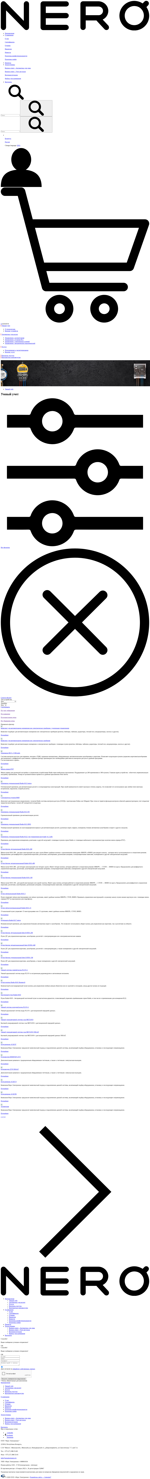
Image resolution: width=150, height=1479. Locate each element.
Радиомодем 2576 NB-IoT (10, 1069)
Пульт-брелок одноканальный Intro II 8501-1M (17, 957)
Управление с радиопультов (14, 338)
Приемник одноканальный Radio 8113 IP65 (16, 824)
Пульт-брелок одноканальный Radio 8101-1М (16, 877)
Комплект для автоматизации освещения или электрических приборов (25, 740)
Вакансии (8, 49)
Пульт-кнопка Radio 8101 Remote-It (13, 982)
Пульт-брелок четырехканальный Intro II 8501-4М (18, 945)
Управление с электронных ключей (17, 341)
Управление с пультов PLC (14, 340)
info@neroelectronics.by (9, 1458)
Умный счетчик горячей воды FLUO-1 (14, 970)
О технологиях (10, 329)
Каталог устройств (11, 331)
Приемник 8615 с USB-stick (10, 753)
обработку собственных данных (24, 1369)
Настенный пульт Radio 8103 (11, 995)
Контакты (8, 82)
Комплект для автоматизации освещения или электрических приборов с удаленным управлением (35, 728)
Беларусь (8, 138)
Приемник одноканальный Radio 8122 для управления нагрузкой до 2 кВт (27, 837)
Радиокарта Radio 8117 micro (11, 920)
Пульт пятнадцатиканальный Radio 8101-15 (16, 908)
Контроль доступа (15, 1306)
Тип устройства (6, 699)
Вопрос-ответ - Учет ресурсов (15, 71)
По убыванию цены (8, 721)
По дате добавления (8, 710)
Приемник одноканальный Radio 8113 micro (16, 783)
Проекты (8, 63)
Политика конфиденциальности (16, 56)
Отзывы (8, 45)
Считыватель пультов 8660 (10, 797)
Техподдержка (10, 65)
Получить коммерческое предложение (13, 1379)
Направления (9, 33)
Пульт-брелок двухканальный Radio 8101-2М (16, 849)
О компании (9, 35)
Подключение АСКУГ (8, 1044)
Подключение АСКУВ (9, 1094)
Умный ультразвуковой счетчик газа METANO (17, 1019)
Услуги (11, 1304)
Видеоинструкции (11, 75)
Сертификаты (9, 42)
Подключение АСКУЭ (9, 1082)
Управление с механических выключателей (20, 343)
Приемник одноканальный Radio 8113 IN (15, 812)
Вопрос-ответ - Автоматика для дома (18, 68)
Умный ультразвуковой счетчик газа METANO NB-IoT (20, 1032)
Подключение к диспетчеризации (16, 350)
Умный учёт (9, 389)
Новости (8, 52)
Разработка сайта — (40, 1477)
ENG (18, 145)
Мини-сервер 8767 (7, 769)
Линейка (4, 703)
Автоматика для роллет (17, 1302)
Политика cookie (11, 59)
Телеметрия (5, 1106)
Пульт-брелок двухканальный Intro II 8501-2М (17, 933)
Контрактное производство (18, 1308)
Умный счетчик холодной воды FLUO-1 (15, 1007)
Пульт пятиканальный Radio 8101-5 (13, 894)
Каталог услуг (10, 352)
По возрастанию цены (8, 717)
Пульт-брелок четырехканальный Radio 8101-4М (18, 863)
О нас (7, 38)
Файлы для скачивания (13, 78)
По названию (5, 714)
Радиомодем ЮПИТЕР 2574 (11, 1057)
